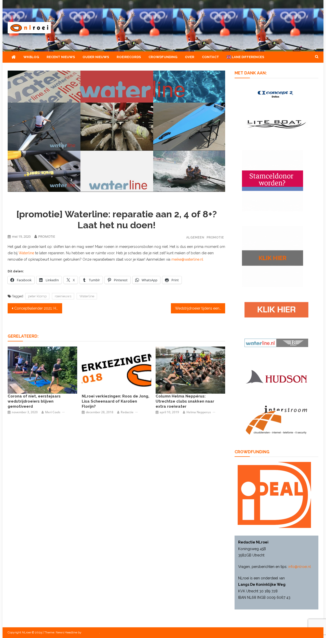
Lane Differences (247, 57)
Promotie (215, 237)
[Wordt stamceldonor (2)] (272, 180)
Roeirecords (129, 57)
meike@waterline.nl (187, 259)
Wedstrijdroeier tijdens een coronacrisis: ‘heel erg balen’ (200, 308)
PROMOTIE (46, 236)
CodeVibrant (90, 632)
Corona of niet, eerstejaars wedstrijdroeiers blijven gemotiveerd (34, 401)
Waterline (26, 253)
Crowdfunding (162, 57)
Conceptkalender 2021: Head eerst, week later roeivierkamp (38, 308)
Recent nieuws (61, 57)
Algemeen (195, 237)
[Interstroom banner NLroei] (276, 420)
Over (189, 57)
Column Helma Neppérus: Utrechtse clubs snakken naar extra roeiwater (185, 401)
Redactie (127, 412)
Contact (210, 57)
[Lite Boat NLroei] (276, 124)
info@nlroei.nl (299, 567)
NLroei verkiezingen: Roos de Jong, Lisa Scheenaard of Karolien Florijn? (115, 401)
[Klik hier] (272, 256)
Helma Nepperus (198, 412)
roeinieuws (63, 296)
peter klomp (37, 296)
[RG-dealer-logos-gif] (276, 309)
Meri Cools (52, 412)
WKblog (31, 57)
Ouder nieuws (96, 57)
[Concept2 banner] (276, 94)
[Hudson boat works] (276, 376)
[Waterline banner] (276, 342)
